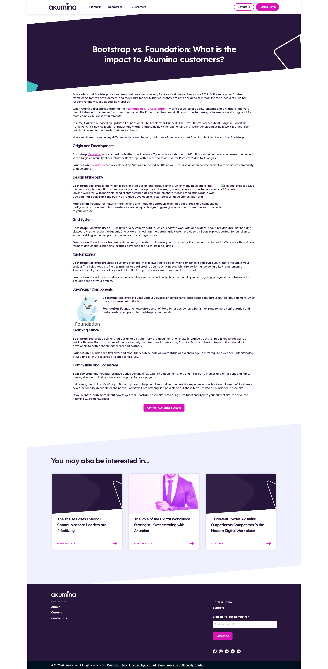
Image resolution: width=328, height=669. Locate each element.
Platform (95, 7)
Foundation (98, 165)
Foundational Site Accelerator (146, 108)
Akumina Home (63, 594)
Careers (56, 612)
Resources (115, 7)
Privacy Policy (117, 665)
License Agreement (142, 665)
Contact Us (244, 7)
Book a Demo (267, 7)
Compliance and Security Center (181, 665)
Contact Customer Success (164, 407)
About (55, 607)
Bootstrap (94, 154)
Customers (139, 7)
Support (218, 607)
